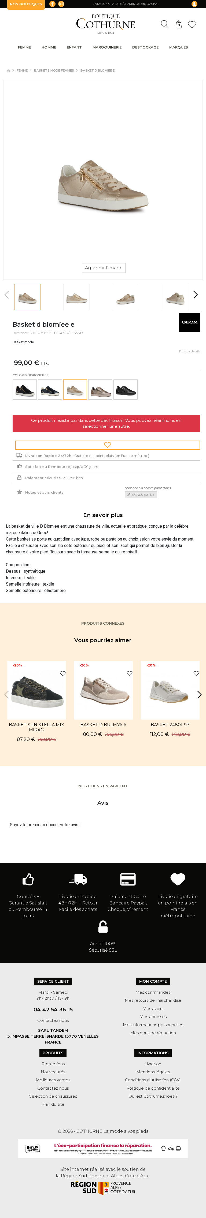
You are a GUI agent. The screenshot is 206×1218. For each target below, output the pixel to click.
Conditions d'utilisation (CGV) (153, 1080)
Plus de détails (189, 351)
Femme (24, 47)
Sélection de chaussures (53, 1096)
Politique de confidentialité (153, 1088)
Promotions (53, 1063)
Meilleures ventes (53, 1080)
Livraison (153, 1063)
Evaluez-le (143, 495)
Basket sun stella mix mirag (36, 727)
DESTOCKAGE (145, 47)
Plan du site (53, 1104)
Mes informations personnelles (153, 1024)
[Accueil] (11, 70)
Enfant (74, 47)
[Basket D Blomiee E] (25, 389)
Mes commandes (152, 992)
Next (195, 294)
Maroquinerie (107, 47)
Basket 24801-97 (170, 724)
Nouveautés (53, 1072)
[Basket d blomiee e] (28, 297)
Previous (7, 294)
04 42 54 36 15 (53, 1009)
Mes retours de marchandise (153, 1000)
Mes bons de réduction (153, 1032)
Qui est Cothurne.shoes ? (153, 1096)
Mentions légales (153, 1072)
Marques (178, 47)
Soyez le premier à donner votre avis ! (45, 825)
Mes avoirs (152, 1008)
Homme (49, 47)
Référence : (21, 333)
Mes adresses (153, 1016)
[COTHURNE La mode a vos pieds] (105, 24)
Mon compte (153, 981)
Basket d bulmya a (103, 724)
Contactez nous (53, 1020)
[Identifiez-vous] (191, 4)
